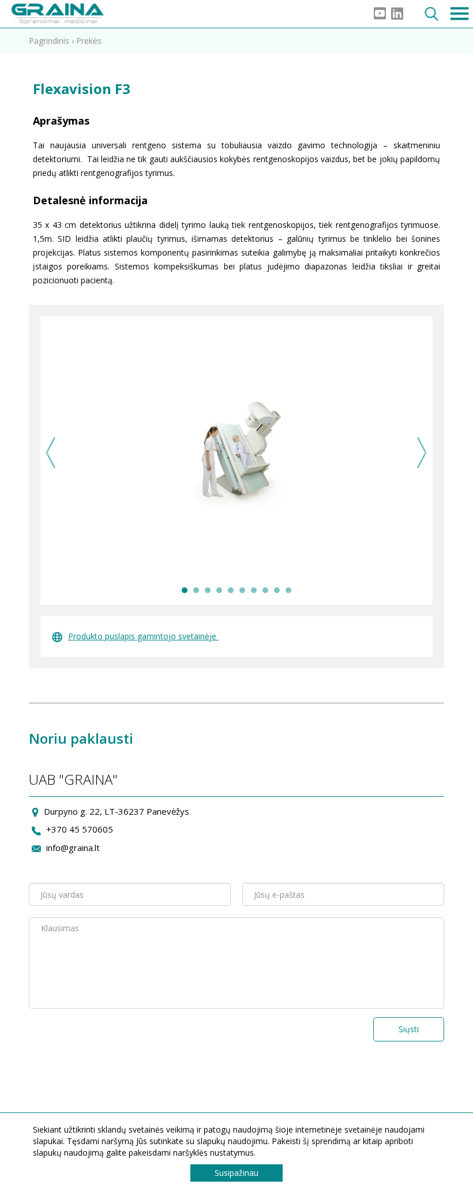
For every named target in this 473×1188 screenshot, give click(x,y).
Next (422, 452)
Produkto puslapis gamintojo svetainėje (143, 636)
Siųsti (409, 1029)
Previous (51, 452)
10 (288, 590)
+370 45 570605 (79, 829)
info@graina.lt (73, 847)
